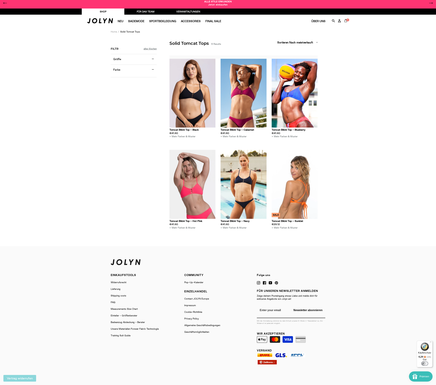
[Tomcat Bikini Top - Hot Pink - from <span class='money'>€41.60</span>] (192, 184)
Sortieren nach (286, 42)
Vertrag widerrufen (20, 378)
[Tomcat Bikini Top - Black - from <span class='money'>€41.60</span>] (192, 93)
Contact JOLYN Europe (196, 298)
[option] (218, 3)
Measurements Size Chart (124, 309)
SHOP (103, 11)
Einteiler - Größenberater (124, 315)
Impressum (190, 305)
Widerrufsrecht (118, 282)
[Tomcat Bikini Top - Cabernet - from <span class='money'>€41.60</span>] (244, 93)
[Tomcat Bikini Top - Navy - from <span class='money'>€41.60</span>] (244, 184)
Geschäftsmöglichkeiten (196, 332)
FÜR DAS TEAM (145, 11)
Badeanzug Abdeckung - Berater (128, 322)
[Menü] (431, 343)
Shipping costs (118, 295)
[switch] (424, 364)
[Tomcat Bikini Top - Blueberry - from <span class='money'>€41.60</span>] (295, 93)
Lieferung (115, 289)
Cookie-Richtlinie (193, 312)
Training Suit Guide (120, 335)
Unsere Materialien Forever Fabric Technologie (135, 329)
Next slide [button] (431, 3)
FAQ (113, 302)
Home (114, 31)
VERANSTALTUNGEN (188, 11)
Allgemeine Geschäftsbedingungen (202, 325)
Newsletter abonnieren (308, 310)
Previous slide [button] (5, 3)
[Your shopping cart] (346, 24)
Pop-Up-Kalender (193, 282)
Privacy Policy (191, 318)
